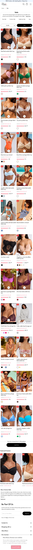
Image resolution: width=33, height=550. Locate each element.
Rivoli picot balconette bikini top (24, 394)
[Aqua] (20, 436)
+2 (23, 265)
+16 (8, 332)
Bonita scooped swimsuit (7, 359)
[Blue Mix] (2, 231)
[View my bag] (27, 4)
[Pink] (2, 94)
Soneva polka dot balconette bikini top (8, 223)
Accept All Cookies (16, 547)
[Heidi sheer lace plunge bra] (9, 320)
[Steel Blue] (18, 231)
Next (32, 467)
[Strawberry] (6, 333)
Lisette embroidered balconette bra (22, 360)
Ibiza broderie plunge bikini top (8, 121)
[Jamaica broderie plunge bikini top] (24, 82)
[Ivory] (2, 333)
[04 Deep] (20, 265)
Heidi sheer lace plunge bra (8, 326)
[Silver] (2, 128)
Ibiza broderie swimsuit (23, 222)
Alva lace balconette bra (23, 291)
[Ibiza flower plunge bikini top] (24, 151)
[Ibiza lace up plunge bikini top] (9, 287)
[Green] (18, 94)
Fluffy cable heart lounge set (24, 326)
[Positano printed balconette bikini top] (24, 184)
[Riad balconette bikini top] (9, 47)
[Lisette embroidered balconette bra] (24, 355)
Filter (25, 25)
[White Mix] (18, 367)
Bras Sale (4, 19)
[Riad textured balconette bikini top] (24, 47)
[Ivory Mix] (18, 128)
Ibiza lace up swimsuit (6, 155)
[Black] (2, 59)
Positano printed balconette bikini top (24, 188)
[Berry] (18, 300)
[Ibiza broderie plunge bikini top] (9, 116)
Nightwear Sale (22, 19)
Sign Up (27, 513)
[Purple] (2, 300)
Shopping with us (6, 527)
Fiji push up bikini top (22, 120)
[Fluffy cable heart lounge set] (24, 322)
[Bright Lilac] (4, 333)
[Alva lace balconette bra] (24, 287)
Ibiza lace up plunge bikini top (8, 292)
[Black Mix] (2, 367)
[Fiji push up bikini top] (24, 116)
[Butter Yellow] (20, 367)
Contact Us (5, 523)
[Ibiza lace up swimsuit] (9, 151)
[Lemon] (2, 402)
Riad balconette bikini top (7, 51)
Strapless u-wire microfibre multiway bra (24, 257)
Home (3, 8)
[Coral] (4, 161)
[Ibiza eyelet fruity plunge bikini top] (9, 390)
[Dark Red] (4, 300)
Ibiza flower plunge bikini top (24, 155)
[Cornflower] (2, 436)
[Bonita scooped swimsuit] (9, 355)
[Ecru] (18, 59)
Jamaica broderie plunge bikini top (23, 86)
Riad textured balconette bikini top (23, 52)
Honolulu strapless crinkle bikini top (23, 429)
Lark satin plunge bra (6, 428)
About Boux (5, 531)
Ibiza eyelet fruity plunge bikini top (7, 394)
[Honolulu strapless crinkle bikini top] (24, 424)
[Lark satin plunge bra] (9, 424)
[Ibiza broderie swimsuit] (24, 218)
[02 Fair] (22, 265)
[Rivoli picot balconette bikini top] (24, 390)
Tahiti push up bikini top (7, 86)
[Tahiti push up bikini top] (9, 82)
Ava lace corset (5, 257)
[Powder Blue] (4, 196)
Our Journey (5, 535)
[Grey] (18, 333)
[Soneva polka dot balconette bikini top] (9, 218)
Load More (16, 445)
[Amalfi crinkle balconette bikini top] (9, 184)
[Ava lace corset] (9, 253)
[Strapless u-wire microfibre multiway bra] (24, 253)
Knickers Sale (12, 19)
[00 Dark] (18, 265)
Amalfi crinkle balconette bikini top (7, 188)
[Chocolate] (18, 402)
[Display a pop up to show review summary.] (12, 92)
